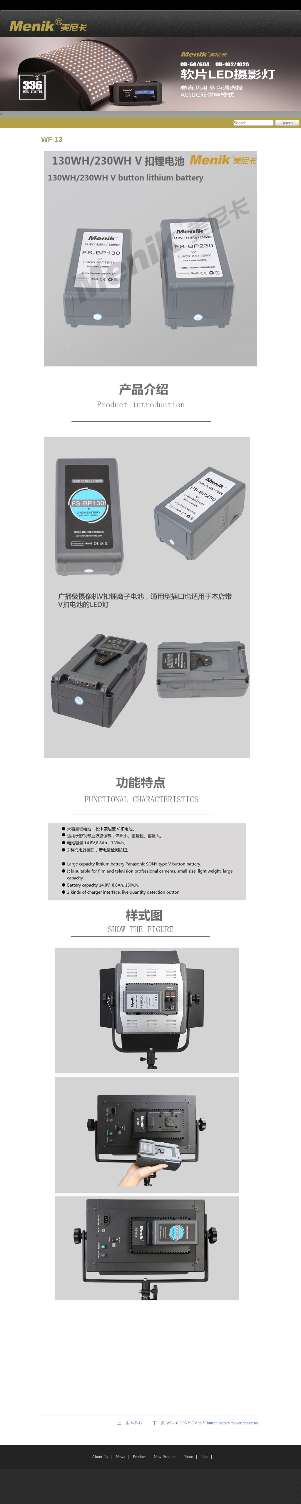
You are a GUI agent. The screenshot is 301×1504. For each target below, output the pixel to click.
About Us (100, 1457)
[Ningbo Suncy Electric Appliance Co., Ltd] (44, 34)
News (120, 1457)
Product (139, 1457)
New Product (164, 1457)
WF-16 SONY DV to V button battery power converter (212, 1423)
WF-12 (137, 1423)
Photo (188, 1457)
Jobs (204, 1457)
